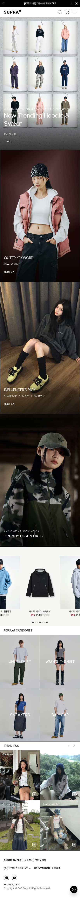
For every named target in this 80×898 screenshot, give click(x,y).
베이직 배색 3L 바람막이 (40, 611)
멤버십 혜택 (40, 860)
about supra (12, 860)
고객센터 (28, 860)
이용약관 (56, 868)
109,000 (40, 615)
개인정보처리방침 (42, 868)
